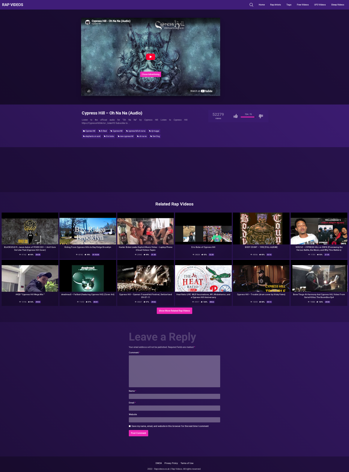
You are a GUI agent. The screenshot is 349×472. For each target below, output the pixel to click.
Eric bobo (110, 136)
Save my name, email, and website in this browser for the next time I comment (170, 426)
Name (132, 391)
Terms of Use (187, 463)
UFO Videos (320, 4)
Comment (134, 352)
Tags (288, 4)
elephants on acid (92, 136)
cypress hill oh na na (136, 131)
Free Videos (303, 4)
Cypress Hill (90, 131)
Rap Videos (12, 4)
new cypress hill (126, 136)
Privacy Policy (171, 463)
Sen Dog (156, 136)
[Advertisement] (150, 54)
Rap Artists (275, 4)
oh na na (143, 136)
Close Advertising (151, 74)
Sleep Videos (337, 4)
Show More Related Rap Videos (174, 310)
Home (262, 4)
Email (132, 402)
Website (133, 414)
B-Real (104, 131)
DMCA (159, 463)
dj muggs (155, 131)
